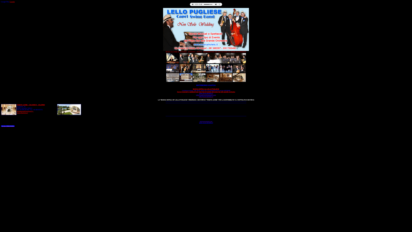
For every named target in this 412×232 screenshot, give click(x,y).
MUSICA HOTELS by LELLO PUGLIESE (206, 89)
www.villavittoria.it (22, 113)
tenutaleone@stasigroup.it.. (25, 111)
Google (12, 2)
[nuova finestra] (172, 63)
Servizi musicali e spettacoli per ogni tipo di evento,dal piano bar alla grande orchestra (206, 92)
